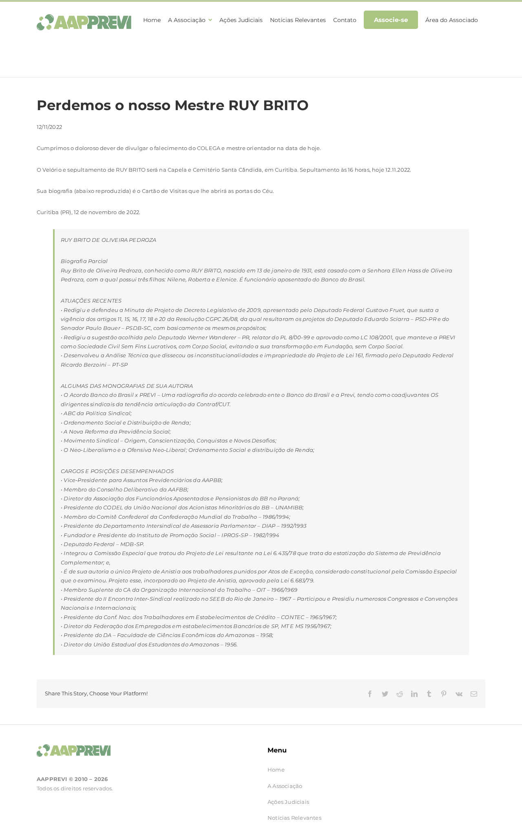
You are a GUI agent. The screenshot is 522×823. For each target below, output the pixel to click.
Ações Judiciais (288, 802)
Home (276, 769)
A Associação (285, 786)
